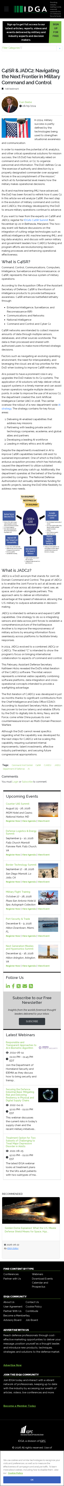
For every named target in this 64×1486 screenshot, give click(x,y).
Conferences (11, 1274)
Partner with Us (12, 1278)
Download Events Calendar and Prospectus (42, 1282)
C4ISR (38, 765)
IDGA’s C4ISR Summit (36, 220)
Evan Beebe (25, 102)
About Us (8, 1302)
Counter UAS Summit (17, 803)
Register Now (13, 821)
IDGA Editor (13, 1248)
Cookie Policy (34, 1306)
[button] (32, 48)
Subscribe (27, 781)
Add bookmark (12, 89)
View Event (44, 821)
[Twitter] (19, 987)
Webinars (37, 1274)
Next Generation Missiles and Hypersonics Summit (19, 947)
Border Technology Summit (21, 864)
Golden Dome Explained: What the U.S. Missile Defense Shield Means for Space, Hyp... (30, 1230)
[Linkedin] (8, 987)
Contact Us (32, 1302)
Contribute (32, 1311)
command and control (22, 765)
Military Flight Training (18, 892)
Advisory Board (12, 1320)
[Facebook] (14, 987)
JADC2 (57, 765)
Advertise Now (12, 1365)
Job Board (32, 1320)
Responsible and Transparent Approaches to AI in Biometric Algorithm (21, 1045)
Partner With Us (12, 1311)
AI (29, 769)
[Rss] (31, 987)
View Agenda (29, 821)
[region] (32, 1468)
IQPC (43, 1440)
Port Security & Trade (18, 919)
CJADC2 (48, 765)
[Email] (25, 987)
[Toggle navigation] (6, 9)
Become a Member (14, 1315)
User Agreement (12, 1306)
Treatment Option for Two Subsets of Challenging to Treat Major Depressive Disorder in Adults (21, 1142)
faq (28, 1315)
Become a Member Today (19, 1405)
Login (15, 781)
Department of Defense (14, 769)
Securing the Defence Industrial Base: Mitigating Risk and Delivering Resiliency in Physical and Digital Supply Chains (20, 1095)
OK (32, 1480)
